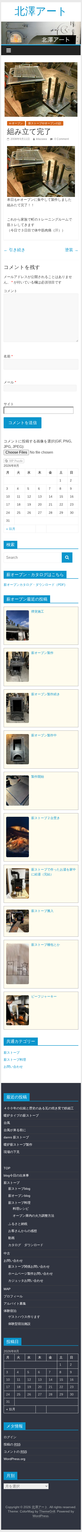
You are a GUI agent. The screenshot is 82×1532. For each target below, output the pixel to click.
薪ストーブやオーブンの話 (44, 123)
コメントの (15, 1451)
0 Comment (61, 139)
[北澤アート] (41, 33)
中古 (7, 1253)
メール (10, 382)
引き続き (14, 250)
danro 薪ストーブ (16, 1137)
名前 (8, 356)
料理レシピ (21, 1208)
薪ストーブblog (19, 1188)
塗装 (71, 250)
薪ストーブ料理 (15, 1059)
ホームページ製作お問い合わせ (30, 1273)
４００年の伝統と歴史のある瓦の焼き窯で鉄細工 (39, 1108)
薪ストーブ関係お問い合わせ (29, 1266)
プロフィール (13, 1296)
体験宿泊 (10, 1311)
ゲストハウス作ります (24, 1316)
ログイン (10, 1437)
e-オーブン (16, 123)
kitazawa (41, 139)
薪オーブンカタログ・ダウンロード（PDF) (34, 584)
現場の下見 (12, 1152)
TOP (7, 1168)
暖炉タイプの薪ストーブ (21, 1115)
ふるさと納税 (17, 1224)
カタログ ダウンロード (25, 1245)
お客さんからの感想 (22, 1231)
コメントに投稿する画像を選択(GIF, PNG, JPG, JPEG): (38, 444)
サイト (9, 404)
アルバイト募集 (15, 1303)
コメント (10, 291)
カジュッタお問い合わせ (25, 1280)
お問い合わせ (13, 1066)
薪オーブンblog (19, 1195)
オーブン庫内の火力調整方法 (33, 1215)
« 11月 (10, 529)
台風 (7, 1123)
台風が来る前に (15, 1130)
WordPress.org (14, 1459)
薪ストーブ (12, 1052)
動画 (11, 1238)
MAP (7, 1289)
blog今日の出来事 (16, 1175)
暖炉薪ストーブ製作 (18, 1144)
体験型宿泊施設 (19, 1324)
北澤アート (41, 11)
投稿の (12, 1444)
